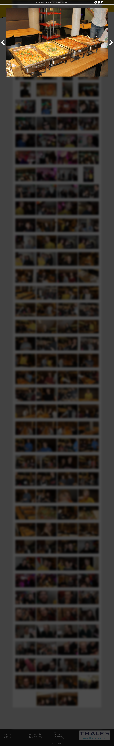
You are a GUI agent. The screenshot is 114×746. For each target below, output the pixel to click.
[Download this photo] (95, 2)
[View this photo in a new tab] (99, 2)
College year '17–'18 (46, 2)
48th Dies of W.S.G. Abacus (60, 2)
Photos (37, 2)
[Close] (102, 2)
